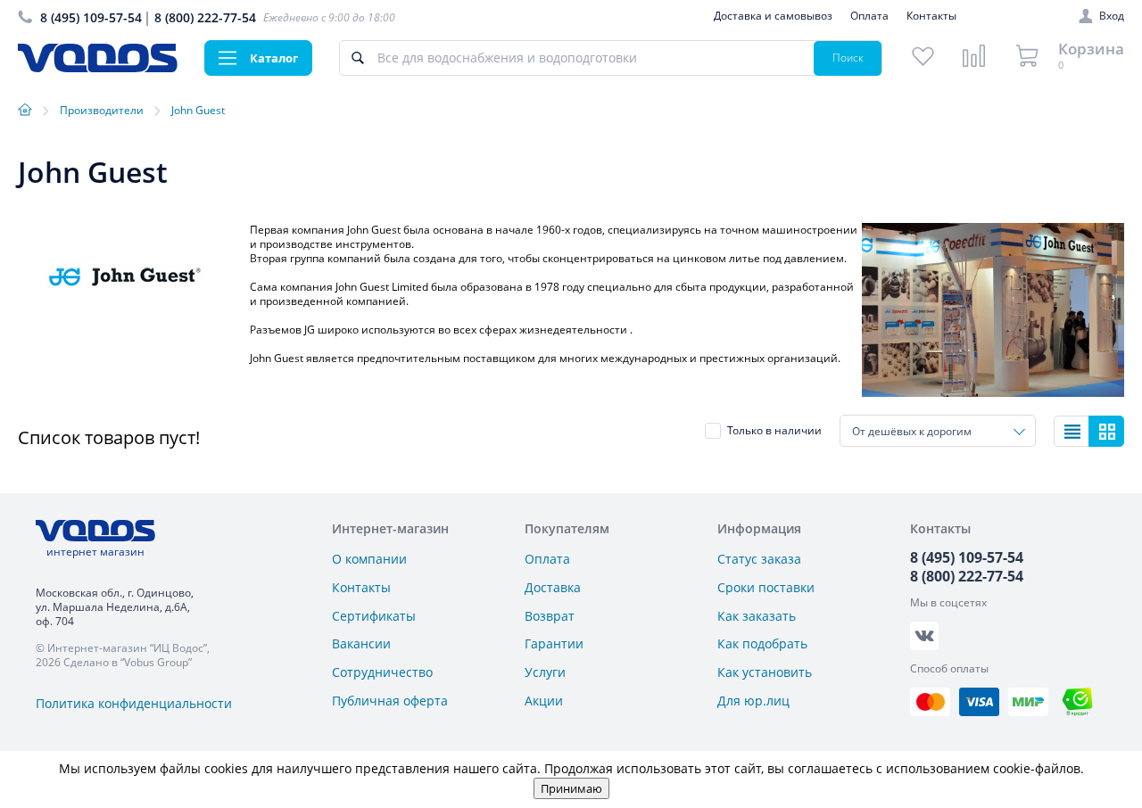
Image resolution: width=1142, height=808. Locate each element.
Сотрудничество (382, 672)
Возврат (550, 615)
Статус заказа (759, 558)
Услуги (545, 672)
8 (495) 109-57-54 (91, 17)
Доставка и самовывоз (773, 15)
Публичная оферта (390, 700)
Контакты (931, 15)
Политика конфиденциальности (134, 703)
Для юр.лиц (753, 700)
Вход (1111, 16)
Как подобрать (762, 643)
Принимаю (571, 788)
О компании (369, 558)
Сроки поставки (766, 587)
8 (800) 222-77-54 (205, 17)
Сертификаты (374, 615)
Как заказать (756, 615)
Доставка (553, 587)
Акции (544, 700)
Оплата (869, 15)
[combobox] (938, 431)
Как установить (764, 672)
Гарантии (554, 643)
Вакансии (361, 643)
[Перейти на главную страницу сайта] (98, 67)
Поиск (848, 57)
